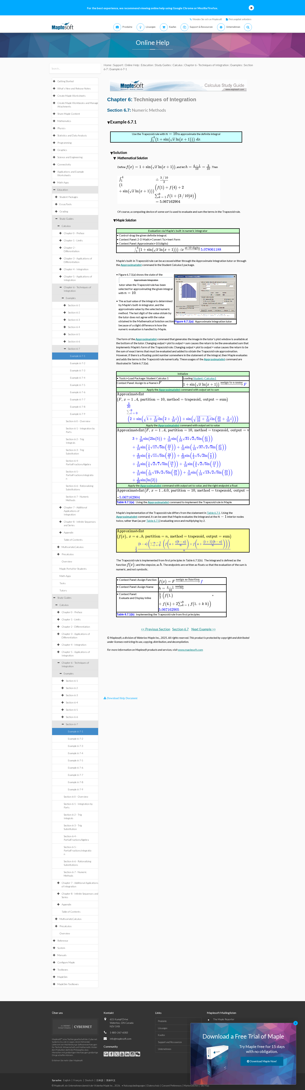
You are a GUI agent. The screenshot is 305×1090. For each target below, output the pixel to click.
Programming (64, 142)
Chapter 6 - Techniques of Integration (206, 65)
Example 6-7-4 (77, 377)
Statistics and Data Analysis (72, 135)
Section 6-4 (74, 326)
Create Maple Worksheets (71, 95)
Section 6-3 (74, 319)
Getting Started (65, 81)
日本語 (99, 1080)
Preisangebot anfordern (240, 19)
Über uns (57, 1012)
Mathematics (64, 120)
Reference (62, 940)
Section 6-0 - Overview (78, 421)
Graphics (62, 149)
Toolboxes (62, 969)
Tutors (63, 590)
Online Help (132, 65)
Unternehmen (164, 1049)
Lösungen (162, 1028)
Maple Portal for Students (73, 568)
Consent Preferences (172, 1085)
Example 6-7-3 (77, 370)
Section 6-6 (74, 341)
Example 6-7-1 (77, 355)
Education (62, 189)
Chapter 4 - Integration (76, 269)
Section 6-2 (74, 312)
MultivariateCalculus (73, 546)
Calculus (66, 225)
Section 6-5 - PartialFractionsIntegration (80, 475)
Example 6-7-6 (77, 392)
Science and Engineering (69, 157)
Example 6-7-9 (77, 413)
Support (118, 65)
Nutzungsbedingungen (134, 1085)
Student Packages (68, 196)
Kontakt (109, 1012)
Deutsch (89, 1080)
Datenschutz (153, 1085)
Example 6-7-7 (77, 399)
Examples (71, 297)
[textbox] (171, 134)
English (66, 1080)
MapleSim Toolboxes (68, 984)
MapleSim (62, 976)
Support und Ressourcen (170, 1042)
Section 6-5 (74, 334)
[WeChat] (137, 1054)
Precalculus (68, 554)
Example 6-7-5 (77, 384)
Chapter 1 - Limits (73, 240)
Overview (67, 561)
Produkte (162, 1021)
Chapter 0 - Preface (74, 233)
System (61, 947)
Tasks (62, 583)
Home (107, 65)
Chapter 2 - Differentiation (76, 626)
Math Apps (63, 182)
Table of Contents (73, 539)
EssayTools (65, 204)
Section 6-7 (74, 348)
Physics (61, 128)
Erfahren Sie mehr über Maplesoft (67, 1060)
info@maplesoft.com (120, 1038)
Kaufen (161, 1035)
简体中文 (110, 1080)
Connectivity (64, 164)
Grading (63, 211)
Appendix (68, 532)
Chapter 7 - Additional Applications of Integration (75, 511)
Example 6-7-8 (77, 406)
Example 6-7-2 (77, 363)
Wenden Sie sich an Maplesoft (207, 19)
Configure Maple (66, 962)
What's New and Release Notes (74, 88)
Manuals (62, 955)
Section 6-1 (74, 305)
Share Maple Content (68, 113)
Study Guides (66, 218)
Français (77, 1080)
